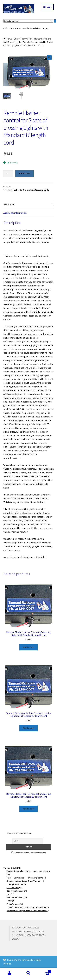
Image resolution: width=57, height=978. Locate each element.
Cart (44, 970)
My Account (9, 973)
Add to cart (24, 173)
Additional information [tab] (15, 212)
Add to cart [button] (28, 647)
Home (9, 38)
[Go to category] (55, 21)
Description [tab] (9, 204)
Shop (16, 38)
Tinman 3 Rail (26, 38)
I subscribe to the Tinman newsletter (29, 852)
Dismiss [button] (7, 963)
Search (28, 973)
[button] (49, 57)
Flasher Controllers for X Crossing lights (30, 190)
